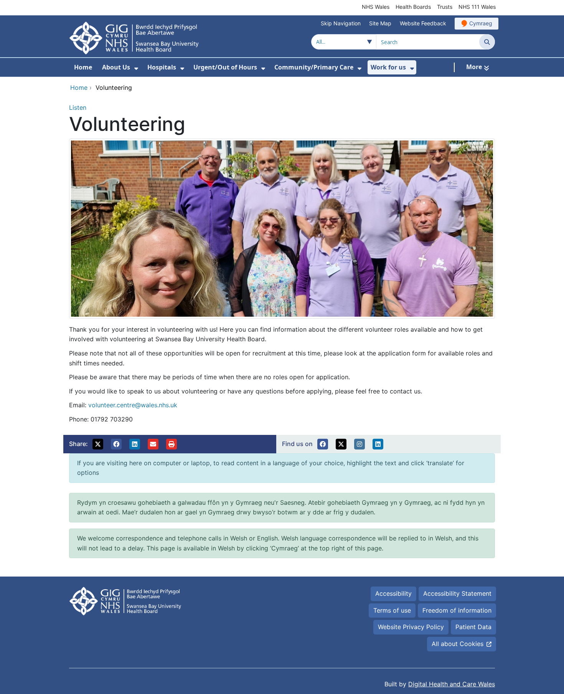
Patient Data (473, 627)
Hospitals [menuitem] (161, 67)
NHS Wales (375, 6)
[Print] (171, 444)
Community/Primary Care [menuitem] (313, 67)
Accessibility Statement (457, 593)
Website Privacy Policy (411, 627)
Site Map (380, 23)
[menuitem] (136, 68)
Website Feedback (423, 23)
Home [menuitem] (83, 67)
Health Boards (413, 6)
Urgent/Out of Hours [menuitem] (225, 67)
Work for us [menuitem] (388, 67)
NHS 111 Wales (477, 6)
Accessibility (393, 593)
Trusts (444, 6)
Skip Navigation (341, 23)
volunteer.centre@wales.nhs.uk (132, 405)
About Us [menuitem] (116, 67)
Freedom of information (456, 610)
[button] (98, 444)
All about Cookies (457, 644)
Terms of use (392, 610)
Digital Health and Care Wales (451, 684)
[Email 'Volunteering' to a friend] (153, 444)
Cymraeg (480, 23)
